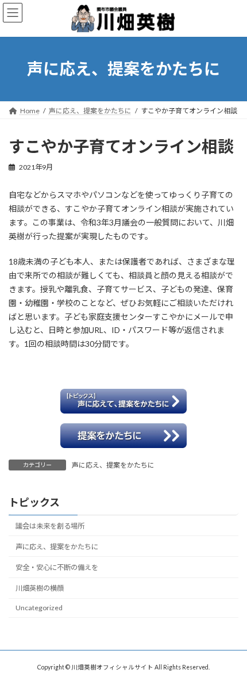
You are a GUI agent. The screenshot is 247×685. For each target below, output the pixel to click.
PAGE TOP (229, 652)
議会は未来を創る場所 (50, 526)
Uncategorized (39, 607)
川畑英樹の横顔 (40, 588)
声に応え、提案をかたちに (113, 465)
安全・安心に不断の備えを (57, 567)
